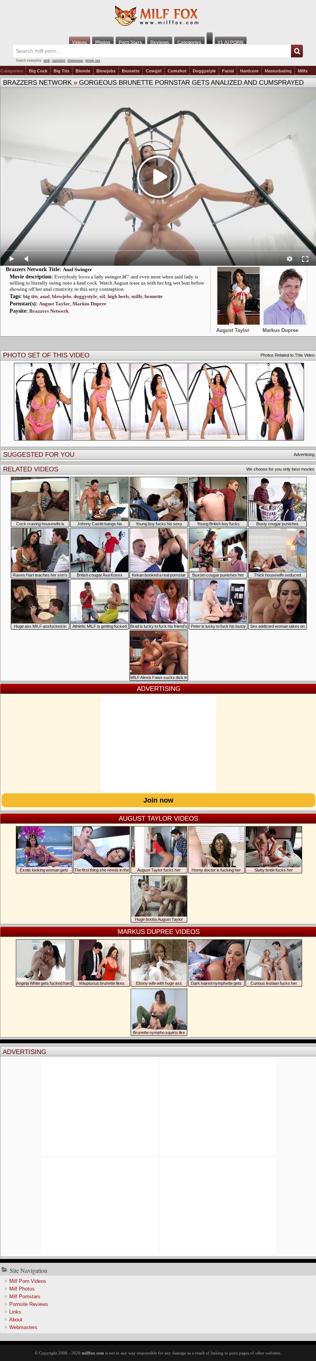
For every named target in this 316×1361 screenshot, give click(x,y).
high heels (118, 296)
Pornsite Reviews (28, 1304)
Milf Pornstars (24, 1296)
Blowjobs (106, 71)
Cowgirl (153, 71)
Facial (228, 71)
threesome (75, 60)
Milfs (303, 71)
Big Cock (38, 71)
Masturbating (278, 71)
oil (102, 296)
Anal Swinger (77, 269)
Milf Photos (22, 1289)
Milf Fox (158, 16)
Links (15, 1312)
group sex (92, 60)
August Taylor (54, 304)
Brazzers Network (37, 82)
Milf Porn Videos (27, 1281)
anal (47, 60)
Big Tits (61, 71)
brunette (154, 296)
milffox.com (93, 1353)
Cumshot (177, 71)
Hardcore (249, 71)
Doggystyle (204, 71)
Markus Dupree (89, 304)
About (15, 1319)
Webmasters (23, 1327)
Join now (158, 800)
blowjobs (61, 296)
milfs (136, 296)
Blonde (83, 71)
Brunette (131, 71)
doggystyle (85, 296)
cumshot (58, 60)
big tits (30, 296)
